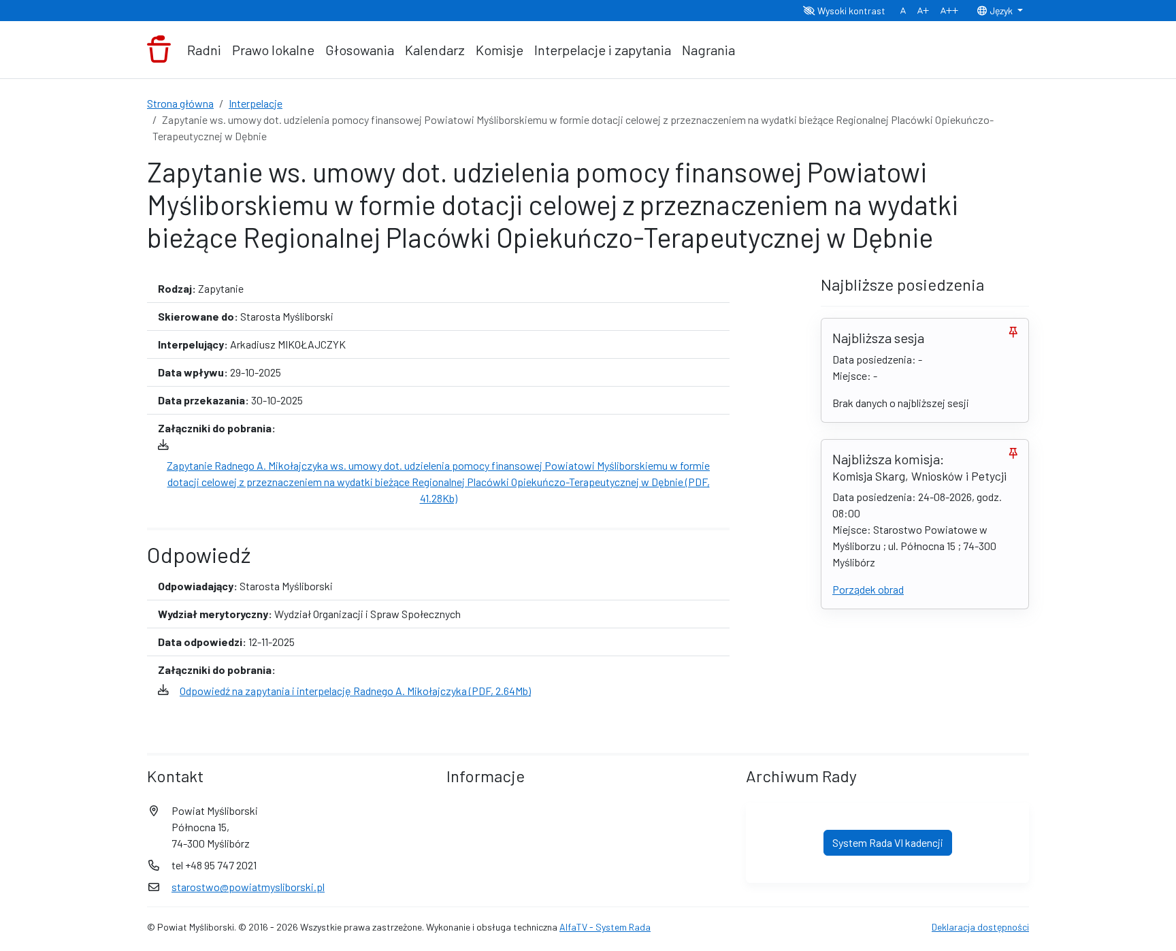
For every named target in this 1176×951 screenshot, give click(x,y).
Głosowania (359, 50)
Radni (204, 50)
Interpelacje (255, 103)
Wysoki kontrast (850, 10)
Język (1001, 10)
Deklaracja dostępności (980, 927)
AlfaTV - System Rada (605, 927)
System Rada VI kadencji (887, 842)
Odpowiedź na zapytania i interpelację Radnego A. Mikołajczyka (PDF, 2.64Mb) (355, 690)
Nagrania (708, 50)
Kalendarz (435, 50)
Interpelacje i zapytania (602, 50)
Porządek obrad (868, 589)
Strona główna (180, 103)
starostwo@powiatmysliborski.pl (248, 886)
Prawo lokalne (273, 50)
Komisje (499, 50)
